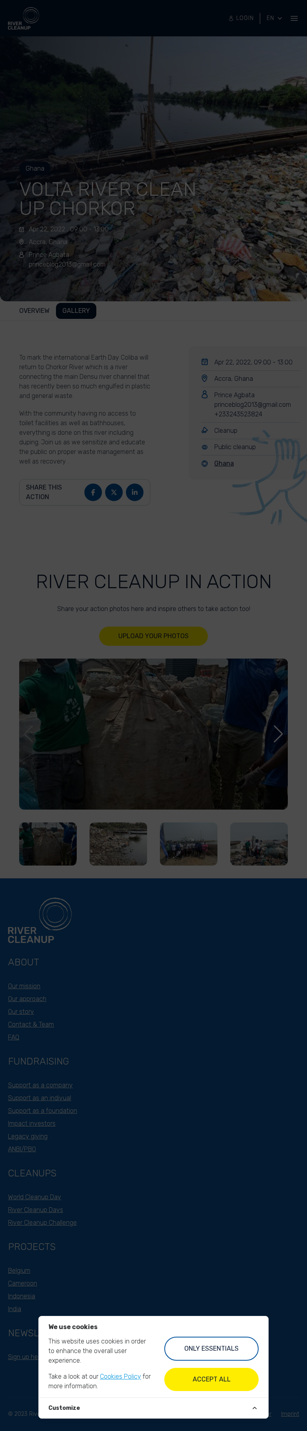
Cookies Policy (120, 1376)
